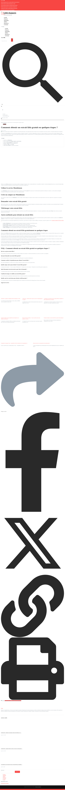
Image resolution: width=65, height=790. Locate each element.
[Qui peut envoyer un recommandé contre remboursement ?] (48, 332)
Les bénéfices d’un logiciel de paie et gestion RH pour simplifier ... (11, 764)
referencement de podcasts (5, 783)
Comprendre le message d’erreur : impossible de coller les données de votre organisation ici (14, 343)
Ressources (6, 23)
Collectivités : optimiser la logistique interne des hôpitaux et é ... (11, 732)
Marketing (6, 20)
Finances (6, 18)
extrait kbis (13, 700)
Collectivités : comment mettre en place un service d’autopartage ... (11, 748)
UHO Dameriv (10, 13)
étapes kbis (9, 700)
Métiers (5, 21)
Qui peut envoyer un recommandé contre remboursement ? (41, 343)
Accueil (2, 122)
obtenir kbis (19, 700)
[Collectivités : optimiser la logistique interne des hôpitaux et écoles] (11, 290)
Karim (2, 708)
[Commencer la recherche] (12, 40)
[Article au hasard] (1, 118)
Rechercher (2, 770)
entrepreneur (6, 700)
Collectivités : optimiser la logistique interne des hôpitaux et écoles (10, 298)
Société (5, 17)
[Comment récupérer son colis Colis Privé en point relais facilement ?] (54, 310)
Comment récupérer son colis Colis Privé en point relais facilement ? (54, 317)
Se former (6, 24)
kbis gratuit (16, 700)
